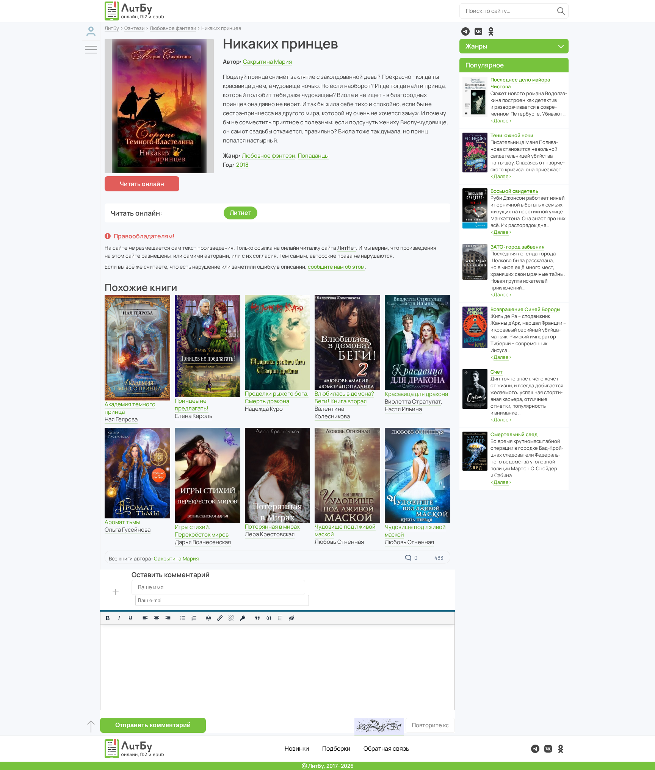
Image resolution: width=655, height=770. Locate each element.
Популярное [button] (484, 65)
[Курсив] (119, 618)
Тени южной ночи (511, 135)
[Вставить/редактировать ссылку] (220, 618)
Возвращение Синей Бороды (525, 309)
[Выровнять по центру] (156, 618)
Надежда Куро (264, 409)
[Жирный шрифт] (107, 618)
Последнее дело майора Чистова (520, 83)
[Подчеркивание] (130, 618)
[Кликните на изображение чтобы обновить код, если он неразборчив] (379, 727)
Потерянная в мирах (272, 527)
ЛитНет (346, 247)
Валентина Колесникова (332, 412)
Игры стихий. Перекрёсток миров (202, 530)
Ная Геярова (121, 419)
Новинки (297, 748)
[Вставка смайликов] (209, 618)
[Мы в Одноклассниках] (491, 31)
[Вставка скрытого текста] (291, 618)
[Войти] (91, 31)
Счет (496, 371)
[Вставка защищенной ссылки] (242, 618)
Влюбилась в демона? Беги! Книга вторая (344, 397)
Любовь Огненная (339, 542)
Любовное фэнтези (173, 28)
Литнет (240, 212)
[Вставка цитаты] (257, 618)
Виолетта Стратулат (413, 401)
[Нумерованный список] (194, 618)
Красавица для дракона (416, 394)
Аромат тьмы (122, 522)
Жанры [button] (476, 46)
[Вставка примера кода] (268, 618)
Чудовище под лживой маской (345, 530)
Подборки (336, 748)
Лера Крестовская (270, 534)
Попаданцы (313, 156)
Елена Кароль (193, 416)
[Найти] (561, 11)
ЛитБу (112, 28)
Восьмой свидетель (514, 191)
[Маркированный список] (182, 618)
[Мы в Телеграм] (465, 31)
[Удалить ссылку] (231, 618)
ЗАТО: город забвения (517, 246)
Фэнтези (134, 28)
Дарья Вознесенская (203, 542)
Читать (142, 183)
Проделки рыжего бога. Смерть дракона (277, 397)
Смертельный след (513, 434)
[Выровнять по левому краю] (145, 618)
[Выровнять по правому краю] (168, 618)
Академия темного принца (130, 408)
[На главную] (135, 11)
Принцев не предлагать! (191, 404)
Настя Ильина (403, 409)
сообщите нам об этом (336, 266)
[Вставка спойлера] (280, 618)
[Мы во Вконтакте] (478, 31)
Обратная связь (386, 748)
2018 (242, 165)
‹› (501, 120)
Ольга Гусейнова (127, 530)
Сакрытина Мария (267, 62)
